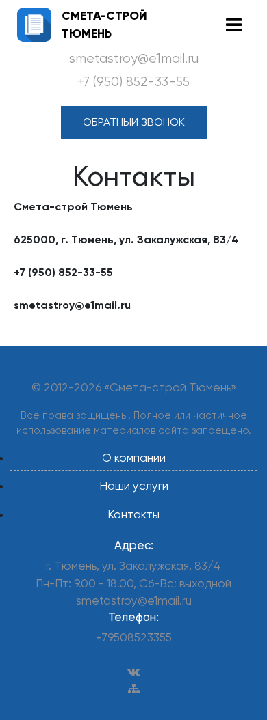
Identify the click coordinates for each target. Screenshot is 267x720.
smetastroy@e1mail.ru (134, 58)
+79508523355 (134, 637)
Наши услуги (133, 486)
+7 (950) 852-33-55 (133, 81)
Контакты (133, 514)
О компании (134, 458)
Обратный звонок (134, 121)
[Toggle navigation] (234, 25)
